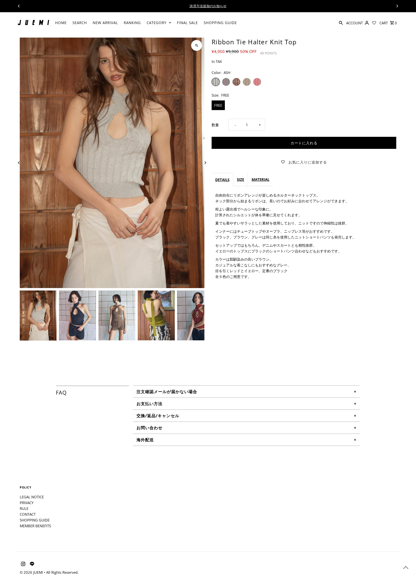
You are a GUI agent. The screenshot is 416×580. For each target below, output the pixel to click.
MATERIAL (260, 179)
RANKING (132, 22)
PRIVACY (26, 502)
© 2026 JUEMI (32, 572)
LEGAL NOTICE (32, 496)
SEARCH (79, 22)
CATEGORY (156, 22)
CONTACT (28, 514)
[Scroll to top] (405, 567)
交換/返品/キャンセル (157, 415)
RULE (24, 508)
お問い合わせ (149, 427)
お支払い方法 (149, 403)
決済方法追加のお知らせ (208, 6)
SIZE (240, 179)
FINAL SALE (187, 22)
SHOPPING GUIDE (220, 22)
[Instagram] (22, 564)
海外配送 (145, 439)
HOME (61, 22)
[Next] (397, 6)
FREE (218, 105)
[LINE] (31, 564)
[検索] (341, 22)
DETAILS (222, 179)
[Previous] (19, 6)
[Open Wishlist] (374, 22)
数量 (215, 124)
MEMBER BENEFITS (35, 525)
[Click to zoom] (196, 45)
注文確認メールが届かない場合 (166, 391)
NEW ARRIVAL (105, 22)
